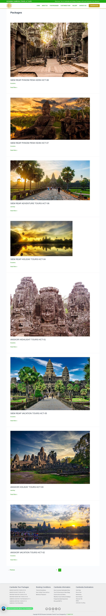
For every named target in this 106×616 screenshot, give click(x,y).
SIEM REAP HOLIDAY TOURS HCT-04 (28, 259)
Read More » (13, 87)
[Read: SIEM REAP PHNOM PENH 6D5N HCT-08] (49, 49)
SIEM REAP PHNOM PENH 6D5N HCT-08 (29, 80)
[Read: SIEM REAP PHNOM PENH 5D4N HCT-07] (50, 118)
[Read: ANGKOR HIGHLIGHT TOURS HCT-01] (50, 306)
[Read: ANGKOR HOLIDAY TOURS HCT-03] (50, 457)
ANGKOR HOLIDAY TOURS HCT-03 (26, 487)
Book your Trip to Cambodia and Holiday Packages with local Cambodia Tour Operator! (77, 1)
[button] (94, 5)
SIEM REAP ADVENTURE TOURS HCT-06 (29, 203)
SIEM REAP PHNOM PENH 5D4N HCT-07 (29, 143)
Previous (11, 570)
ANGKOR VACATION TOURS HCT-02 (27, 552)
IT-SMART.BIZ (69, 614)
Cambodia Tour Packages (19, 587)
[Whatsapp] (3, 608)
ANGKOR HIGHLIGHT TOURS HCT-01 (28, 339)
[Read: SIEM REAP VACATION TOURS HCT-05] (50, 383)
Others (77, 600)
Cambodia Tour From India (16, 603)
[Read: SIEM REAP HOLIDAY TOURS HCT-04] (41, 238)
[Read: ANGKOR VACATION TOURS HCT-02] (50, 527)
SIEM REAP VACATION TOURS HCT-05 (28, 413)
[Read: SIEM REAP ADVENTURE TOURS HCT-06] (50, 180)
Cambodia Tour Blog (80, 602)
